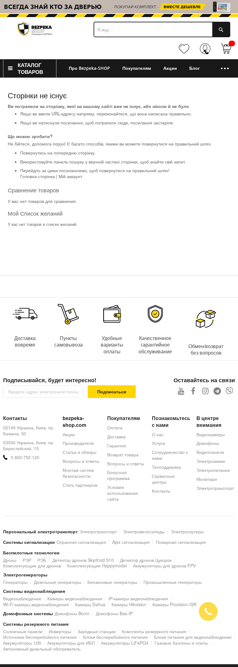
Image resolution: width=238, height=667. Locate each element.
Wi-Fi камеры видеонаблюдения (36, 604)
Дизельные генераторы (57, 582)
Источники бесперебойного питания (40, 637)
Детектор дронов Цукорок (146, 560)
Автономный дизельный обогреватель (42, 649)
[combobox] (162, 29)
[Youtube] (181, 391)
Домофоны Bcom (72, 613)
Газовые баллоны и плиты (181, 643)
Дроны (9, 560)
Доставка (116, 436)
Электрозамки (210, 461)
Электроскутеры (187, 531)
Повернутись (33, 153)
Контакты (161, 491)
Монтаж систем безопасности (78, 473)
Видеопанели (210, 452)
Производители (78, 443)
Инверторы (60, 631)
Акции (69, 434)
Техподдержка (166, 467)
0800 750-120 (206, 51)
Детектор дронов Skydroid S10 (83, 560)
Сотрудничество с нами (170, 455)
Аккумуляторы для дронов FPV (164, 565)
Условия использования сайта (122, 493)
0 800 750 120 (25, 457)
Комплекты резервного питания (154, 631)
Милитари (206, 479)
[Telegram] (217, 391)
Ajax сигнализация (131, 542)
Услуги (158, 443)
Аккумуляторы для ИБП (71, 643)
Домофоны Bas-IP (114, 613)
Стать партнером (80, 485)
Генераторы (15, 582)
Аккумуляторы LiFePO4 (124, 643)
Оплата (114, 427)
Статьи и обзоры (79, 452)
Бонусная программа (118, 475)
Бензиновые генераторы (112, 582)
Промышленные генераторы (172, 582)
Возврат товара (123, 454)
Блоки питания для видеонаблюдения (192, 637)
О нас (158, 434)
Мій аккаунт (70, 176)
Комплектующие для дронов (32, 565)
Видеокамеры (210, 434)
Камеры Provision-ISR (174, 604)
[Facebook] (193, 391)
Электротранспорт (215, 488)
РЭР (27, 560)
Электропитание (213, 470)
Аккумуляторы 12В (22, 643)
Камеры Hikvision (129, 604)
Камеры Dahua (90, 604)
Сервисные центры (163, 479)
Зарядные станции (96, 631)
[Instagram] (205, 391)
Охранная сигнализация (81, 542)
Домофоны (207, 443)
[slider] (119, 6)
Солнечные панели (22, 631)
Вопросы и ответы (81, 461)
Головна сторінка (37, 176)
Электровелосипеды (144, 531)
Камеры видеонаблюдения (74, 598)
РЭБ (41, 560)
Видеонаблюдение (22, 598)
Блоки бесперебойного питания (115, 637)
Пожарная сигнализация (181, 542)
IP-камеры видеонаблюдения (138, 598)
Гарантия (116, 445)
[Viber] (229, 391)
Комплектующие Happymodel (97, 565)
